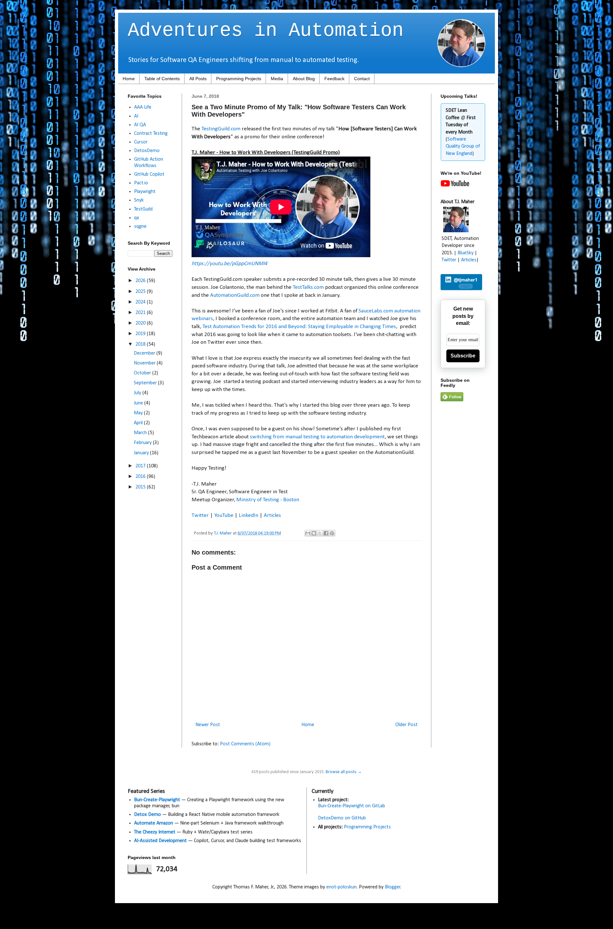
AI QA (140, 124)
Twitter (200, 515)
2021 (141, 312)
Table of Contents (162, 78)
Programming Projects (238, 78)
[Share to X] (320, 533)
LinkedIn (248, 515)
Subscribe (462, 355)
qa (136, 217)
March (141, 432)
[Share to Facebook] (326, 533)
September (146, 383)
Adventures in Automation (266, 31)
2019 (141, 333)
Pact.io (141, 183)
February (143, 442)
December (145, 353)
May (139, 413)
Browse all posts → (344, 772)
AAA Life (142, 107)
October (143, 373)
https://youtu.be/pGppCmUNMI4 (229, 263)
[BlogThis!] (314, 533)
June (139, 403)
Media (277, 78)
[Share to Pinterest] (332, 533)
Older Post (406, 724)
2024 (141, 302)
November (145, 363)
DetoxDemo (147, 150)
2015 (141, 487)
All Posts (198, 78)
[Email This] (308, 533)
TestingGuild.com (220, 129)
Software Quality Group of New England (463, 146)
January (142, 453)
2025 (141, 291)
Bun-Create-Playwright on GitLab (351, 806)
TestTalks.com (308, 287)
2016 (141, 476)
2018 (141, 344)
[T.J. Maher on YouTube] (455, 185)
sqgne (140, 226)
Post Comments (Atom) (245, 744)
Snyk (139, 200)
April (139, 423)
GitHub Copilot (149, 174)
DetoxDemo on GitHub (342, 818)
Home (129, 78)
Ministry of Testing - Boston (267, 500)
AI (136, 116)
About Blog (304, 78)
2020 (141, 323)
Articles (272, 515)
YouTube (223, 515)
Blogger (392, 887)
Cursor (141, 142)
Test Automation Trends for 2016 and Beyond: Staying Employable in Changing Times (299, 326)
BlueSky (465, 253)
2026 (141, 280)
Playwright (144, 191)
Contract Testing (151, 133)
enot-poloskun (341, 887)
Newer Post (207, 724)
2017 (141, 466)
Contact (362, 78)
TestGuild (143, 209)
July (138, 392)
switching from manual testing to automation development (317, 437)
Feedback (334, 78)
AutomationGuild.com (235, 295)
